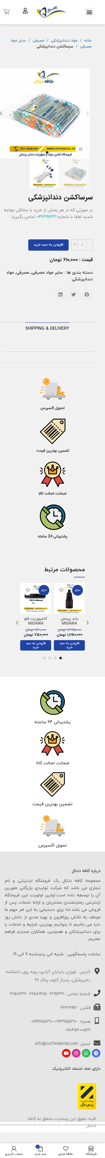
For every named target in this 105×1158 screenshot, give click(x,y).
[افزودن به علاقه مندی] (61, 590)
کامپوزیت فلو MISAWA (35, 621)
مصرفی (38, 40)
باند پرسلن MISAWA (69, 621)
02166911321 (47, 217)
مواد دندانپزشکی (64, 40)
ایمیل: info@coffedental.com (62, 1044)
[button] (89, 12)
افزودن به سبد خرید (48, 244)
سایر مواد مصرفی (47, 273)
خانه (87, 40)
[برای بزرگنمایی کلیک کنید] (80, 149)
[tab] (47, 328)
